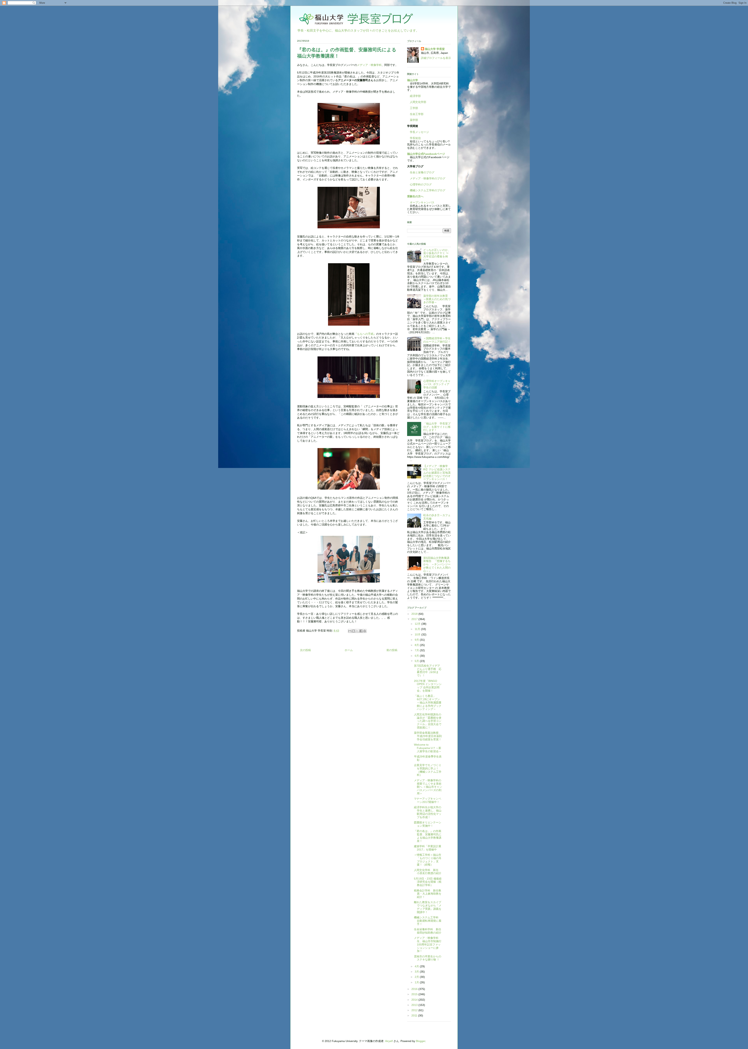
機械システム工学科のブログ (426, 190)
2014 (414, 999)
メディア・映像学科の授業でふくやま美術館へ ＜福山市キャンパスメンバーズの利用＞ (428, 787)
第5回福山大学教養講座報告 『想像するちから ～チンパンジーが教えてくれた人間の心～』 (437, 564)
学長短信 (414, 138)
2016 (414, 989)
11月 (418, 629)
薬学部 (414, 119)
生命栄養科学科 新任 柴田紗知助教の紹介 (429, 931)
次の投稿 (305, 650)
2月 (417, 976)
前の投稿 (391, 650)
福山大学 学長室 (435, 49)
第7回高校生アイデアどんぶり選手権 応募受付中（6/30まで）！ (427, 670)
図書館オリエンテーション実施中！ (427, 824)
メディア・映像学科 (369, 64)
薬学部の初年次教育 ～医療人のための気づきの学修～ (437, 299)
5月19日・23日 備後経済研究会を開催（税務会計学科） (428, 882)
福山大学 (412, 80)
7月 (417, 650)
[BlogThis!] (353, 631)
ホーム (349, 650)
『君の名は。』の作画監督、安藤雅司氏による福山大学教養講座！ (427, 835)
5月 (417, 661)
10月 (418, 634)
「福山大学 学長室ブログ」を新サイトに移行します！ (437, 427)
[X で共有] (357, 631)
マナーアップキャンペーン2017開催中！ (427, 800)
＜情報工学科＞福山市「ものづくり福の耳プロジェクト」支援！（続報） (427, 859)
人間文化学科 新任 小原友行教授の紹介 (427, 871)
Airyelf (389, 1041)
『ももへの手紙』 (365, 333)
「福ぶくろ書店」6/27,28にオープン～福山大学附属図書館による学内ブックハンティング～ (427, 702)
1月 (417, 982)
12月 (418, 623)
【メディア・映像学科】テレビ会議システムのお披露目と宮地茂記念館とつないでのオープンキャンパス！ (437, 472)
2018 (414, 613)
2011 (414, 1015)
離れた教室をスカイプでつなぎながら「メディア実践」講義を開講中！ (427, 907)
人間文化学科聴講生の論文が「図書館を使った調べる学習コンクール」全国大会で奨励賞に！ (427, 721)
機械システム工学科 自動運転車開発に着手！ (427, 921)
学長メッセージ (418, 132)
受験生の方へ (415, 196)
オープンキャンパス (420, 202)
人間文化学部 (418, 102)
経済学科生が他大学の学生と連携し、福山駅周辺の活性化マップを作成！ (427, 812)
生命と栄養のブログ (420, 172)
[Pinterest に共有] (365, 631)
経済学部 (415, 95)
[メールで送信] (350, 631)
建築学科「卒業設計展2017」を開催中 (427, 848)
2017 (414, 619)
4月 (417, 966)
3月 (417, 971)
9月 (417, 639)
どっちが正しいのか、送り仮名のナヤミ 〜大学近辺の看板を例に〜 (437, 254)
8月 (417, 645)
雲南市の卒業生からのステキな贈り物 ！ (427, 958)
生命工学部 (416, 114)
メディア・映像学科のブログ (426, 178)
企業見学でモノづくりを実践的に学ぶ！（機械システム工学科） (427, 770)
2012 (414, 1010)
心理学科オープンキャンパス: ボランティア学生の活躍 (437, 384)
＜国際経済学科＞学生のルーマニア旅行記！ (437, 340)
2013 (414, 1004)
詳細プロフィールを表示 (436, 57)
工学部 (414, 108)
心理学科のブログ (419, 184)
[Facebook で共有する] (361, 631)
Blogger (420, 1041)
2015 (414, 994)
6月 (417, 655)
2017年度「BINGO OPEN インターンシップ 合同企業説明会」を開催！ (428, 685)
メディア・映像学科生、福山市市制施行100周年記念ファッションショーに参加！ (427, 944)
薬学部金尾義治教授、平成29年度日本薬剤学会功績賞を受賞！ (428, 736)
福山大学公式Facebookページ (426, 153)
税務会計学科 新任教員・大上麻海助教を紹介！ (427, 894)
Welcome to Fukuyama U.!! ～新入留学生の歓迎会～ (427, 748)
